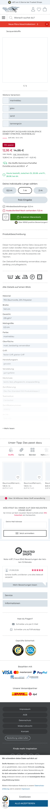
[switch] (5, 805)
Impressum (26, 789)
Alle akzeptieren (25, 803)
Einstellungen (25, 797)
